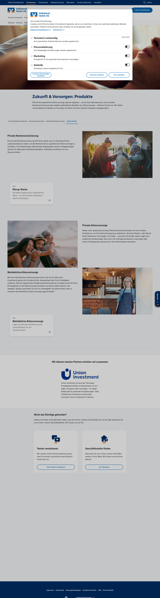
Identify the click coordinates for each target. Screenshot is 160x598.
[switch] (127, 46)
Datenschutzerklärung (39, 30)
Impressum (58, 30)
